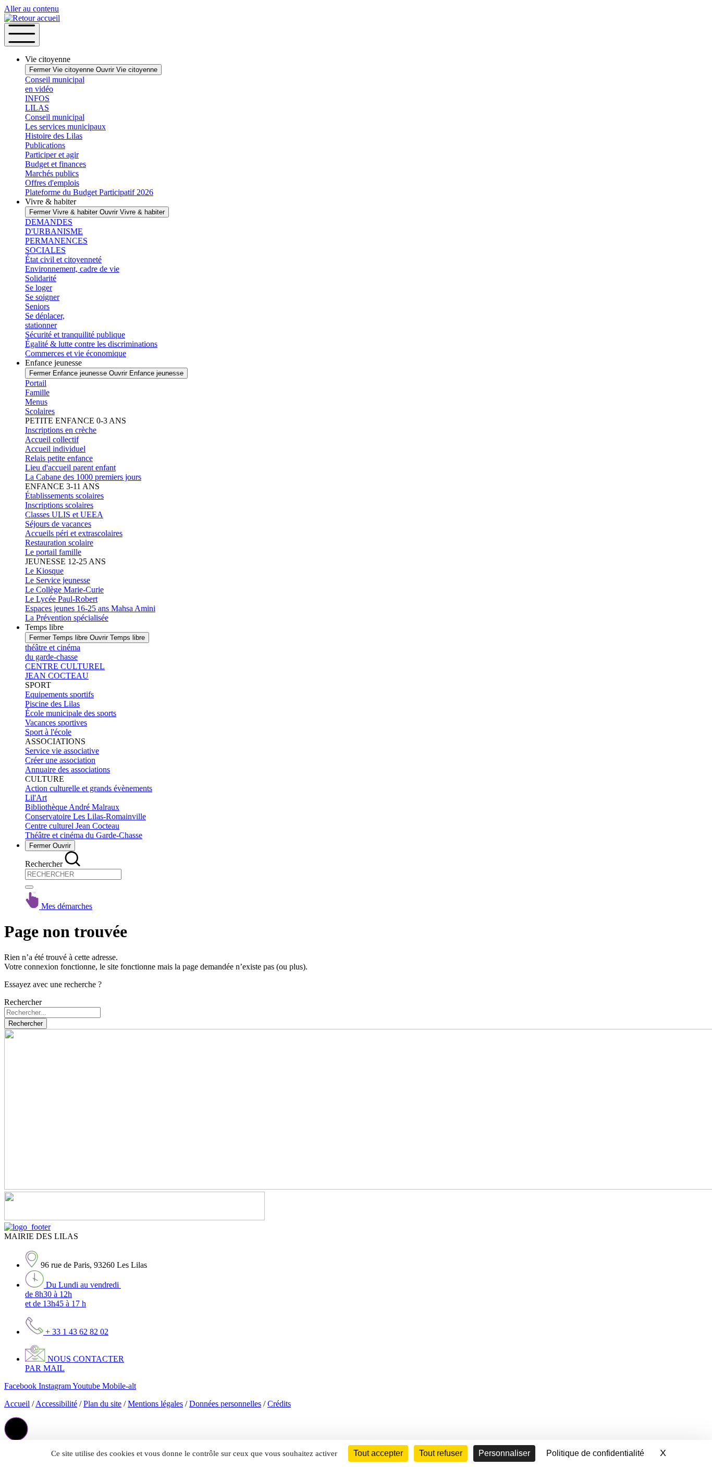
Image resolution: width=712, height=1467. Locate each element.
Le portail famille (53, 552)
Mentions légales (155, 1403)
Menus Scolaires (40, 406)
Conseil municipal (54, 117)
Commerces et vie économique (75, 353)
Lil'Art (36, 797)
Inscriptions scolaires (59, 505)
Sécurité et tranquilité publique (75, 334)
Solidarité (40, 278)
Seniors (37, 306)
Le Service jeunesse (57, 580)
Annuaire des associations (67, 769)
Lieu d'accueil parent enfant (70, 467)
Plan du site (102, 1403)
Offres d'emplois (52, 182)
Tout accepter (378, 1453)
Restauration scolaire (59, 542)
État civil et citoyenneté (63, 259)
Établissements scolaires (64, 495)
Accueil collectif (52, 439)
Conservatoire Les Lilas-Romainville (85, 816)
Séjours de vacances (58, 523)
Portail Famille (37, 388)
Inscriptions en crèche (60, 430)
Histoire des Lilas (53, 135)
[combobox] (73, 874)
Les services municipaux (65, 126)
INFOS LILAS (37, 103)
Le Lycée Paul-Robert (61, 599)
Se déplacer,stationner (45, 320)
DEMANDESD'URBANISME (54, 226)
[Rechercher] (29, 887)
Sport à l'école (48, 732)
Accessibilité (56, 1403)
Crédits (279, 1403)
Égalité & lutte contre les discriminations (91, 344)
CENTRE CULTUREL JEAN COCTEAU (65, 671)
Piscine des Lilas (52, 703)
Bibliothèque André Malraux (72, 807)
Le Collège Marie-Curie (64, 589)
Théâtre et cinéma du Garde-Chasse (83, 835)
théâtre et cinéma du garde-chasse (52, 652)
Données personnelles (225, 1403)
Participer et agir (52, 154)
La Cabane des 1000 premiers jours (83, 476)
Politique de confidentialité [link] (595, 1453)
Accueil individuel (55, 448)
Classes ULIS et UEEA (64, 514)
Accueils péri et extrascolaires (73, 533)
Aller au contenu (31, 8)
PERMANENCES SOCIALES (56, 245)
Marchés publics (52, 173)
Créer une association (60, 760)
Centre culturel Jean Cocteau (72, 825)
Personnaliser (504, 1453)
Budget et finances (55, 164)
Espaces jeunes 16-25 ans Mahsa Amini (90, 608)
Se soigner (42, 297)
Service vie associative (62, 750)
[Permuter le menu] (22, 34)
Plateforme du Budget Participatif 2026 (89, 192)
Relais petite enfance (59, 458)
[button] (16, 1429)
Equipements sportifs (59, 694)
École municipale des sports (70, 713)
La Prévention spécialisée (66, 617)
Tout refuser (440, 1453)
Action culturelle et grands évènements (88, 788)
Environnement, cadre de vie (72, 268)
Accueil (17, 1403)
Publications (45, 145)
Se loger (38, 287)
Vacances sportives (56, 722)
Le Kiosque (44, 570)
